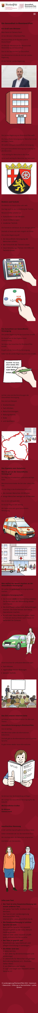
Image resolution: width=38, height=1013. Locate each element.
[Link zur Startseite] (27, 6)
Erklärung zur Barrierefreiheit (21, 985)
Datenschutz (7, 985)
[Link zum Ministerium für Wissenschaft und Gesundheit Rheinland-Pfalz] (9, 6)
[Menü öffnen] (34, 14)
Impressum (32, 983)
